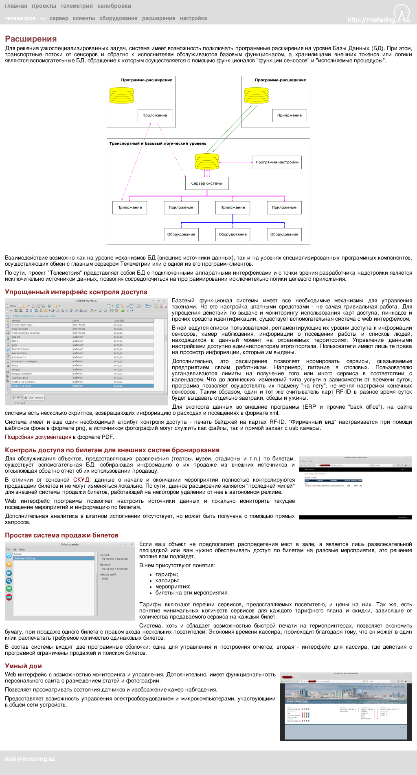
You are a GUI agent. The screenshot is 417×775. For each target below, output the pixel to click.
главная (16, 6)
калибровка (114, 6)
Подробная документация (38, 437)
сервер (59, 18)
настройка (193, 18)
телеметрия (77, 6)
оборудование (118, 18)
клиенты (84, 18)
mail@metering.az (30, 759)
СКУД (81, 480)
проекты (44, 6)
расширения (159, 18)
